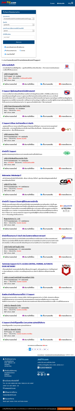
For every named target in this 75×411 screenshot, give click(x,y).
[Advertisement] (56, 24)
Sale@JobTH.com (10, 388)
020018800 (46, 367)
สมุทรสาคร (11, 108)
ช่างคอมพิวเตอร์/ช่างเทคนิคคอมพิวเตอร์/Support (55, 355)
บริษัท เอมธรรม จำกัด (11, 134)
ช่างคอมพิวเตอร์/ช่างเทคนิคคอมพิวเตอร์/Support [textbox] (18, 19)
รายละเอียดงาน (66, 84)
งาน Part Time (7, 366)
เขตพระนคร (24, 160)
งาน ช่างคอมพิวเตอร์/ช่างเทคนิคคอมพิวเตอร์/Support (21, 60)
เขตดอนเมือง (25, 308)
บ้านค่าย (18, 332)
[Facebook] (39, 374)
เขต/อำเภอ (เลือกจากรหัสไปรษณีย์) (13, 28)
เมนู (69, 3)
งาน (14, 363)
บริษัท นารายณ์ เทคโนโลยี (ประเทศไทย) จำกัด (19, 277)
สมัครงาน (10, 363)
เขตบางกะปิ (24, 280)
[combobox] (18, 18)
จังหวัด (5, 22)
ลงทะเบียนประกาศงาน (9, 372)
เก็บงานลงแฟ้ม (47, 84)
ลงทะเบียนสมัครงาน (9, 361)
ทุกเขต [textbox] (6, 31)
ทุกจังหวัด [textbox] (6, 25)
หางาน (52, 3)
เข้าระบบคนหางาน (11, 50)
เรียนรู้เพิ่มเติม (53, 409)
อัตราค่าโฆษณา (8, 376)
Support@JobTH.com (9, 395)
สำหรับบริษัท (61, 3)
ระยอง (10, 332)
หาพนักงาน (6, 374)
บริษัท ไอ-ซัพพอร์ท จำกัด (12, 305)
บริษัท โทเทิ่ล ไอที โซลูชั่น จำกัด (14, 247)
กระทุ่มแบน (22, 108)
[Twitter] (42, 374)
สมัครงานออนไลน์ (10, 84)
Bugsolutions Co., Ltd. (12, 218)
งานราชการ (7, 364)
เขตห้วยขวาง (25, 186)
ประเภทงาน (6, 16)
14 (45, 349)
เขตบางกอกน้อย (26, 249)
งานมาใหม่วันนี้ (10, 54)
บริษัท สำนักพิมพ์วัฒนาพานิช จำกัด (16, 158)
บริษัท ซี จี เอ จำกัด (10, 184)
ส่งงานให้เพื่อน (29, 84)
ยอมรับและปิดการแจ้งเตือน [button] (65, 409)
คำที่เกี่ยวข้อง (7, 34)
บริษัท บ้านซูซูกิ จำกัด (11, 74)
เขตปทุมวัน (24, 136)
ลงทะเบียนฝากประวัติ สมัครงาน (15, 47)
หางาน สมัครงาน (40, 355)
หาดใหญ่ (18, 76)
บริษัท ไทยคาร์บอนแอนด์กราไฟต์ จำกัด (17, 106)
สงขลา (10, 76)
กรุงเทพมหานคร (13, 136)
